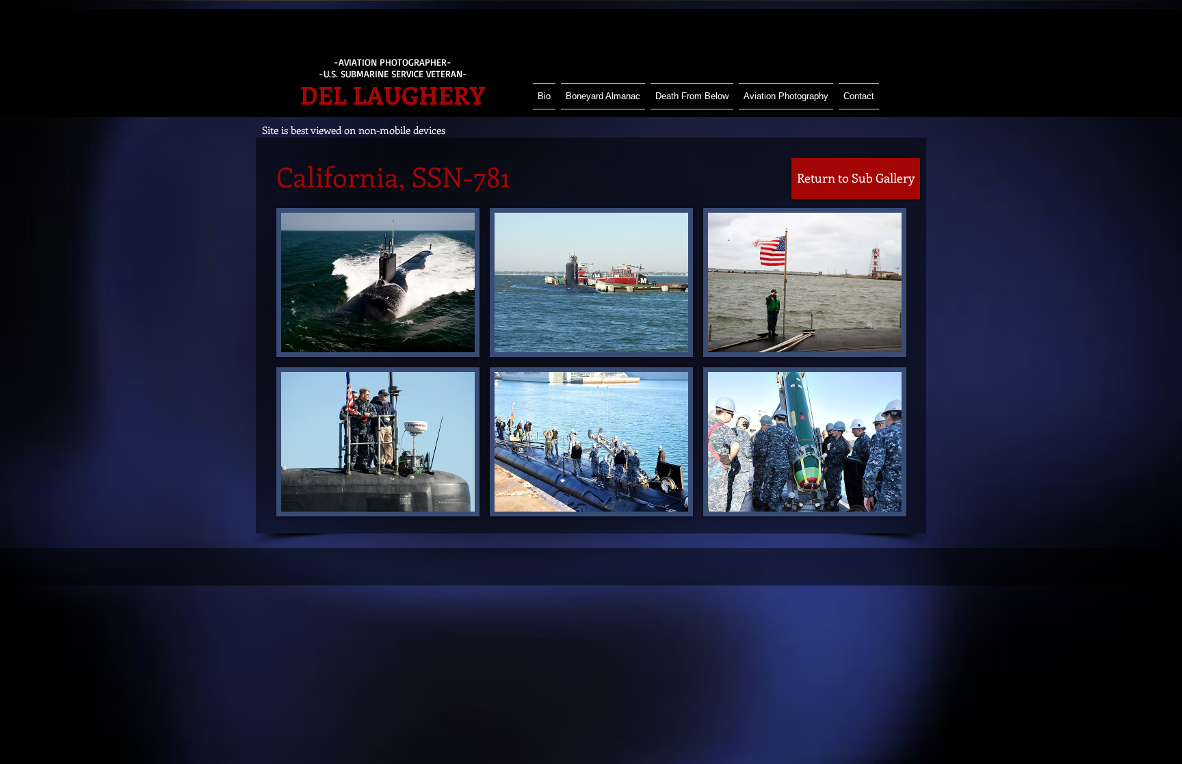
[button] (378, 282)
